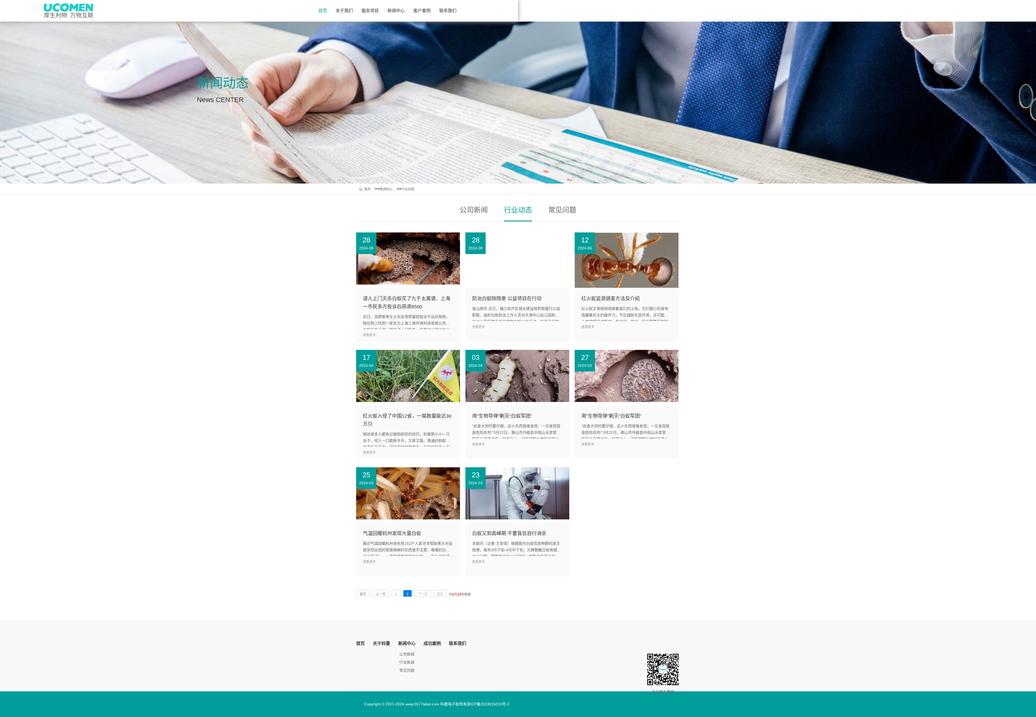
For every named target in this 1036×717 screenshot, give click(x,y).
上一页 (381, 594)
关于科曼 (381, 643)
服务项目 (370, 10)
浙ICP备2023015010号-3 (488, 704)
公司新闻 (474, 210)
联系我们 (447, 10)
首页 (322, 10)
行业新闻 (406, 662)
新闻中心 (396, 10)
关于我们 (344, 10)
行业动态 (407, 189)
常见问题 (562, 210)
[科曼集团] (69, 10)
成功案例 (432, 643)
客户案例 (422, 10)
